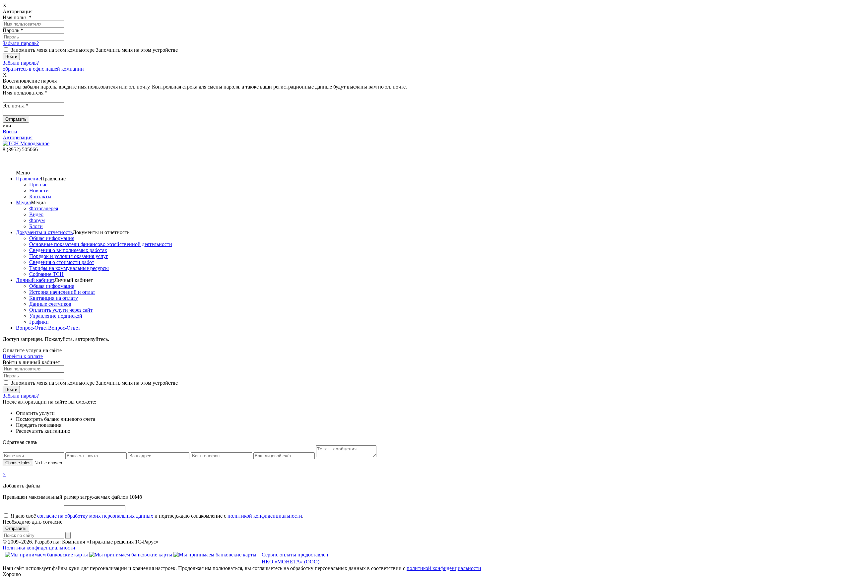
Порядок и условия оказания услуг (68, 256)
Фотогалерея (43, 208)
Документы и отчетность (44, 232)
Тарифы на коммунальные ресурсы (69, 268)
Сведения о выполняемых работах (68, 250)
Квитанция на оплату (53, 298)
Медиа (23, 202)
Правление (28, 178)
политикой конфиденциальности (265, 516)
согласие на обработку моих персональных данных (95, 516)
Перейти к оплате (23, 356)
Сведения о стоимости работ (61, 262)
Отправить (16, 528)
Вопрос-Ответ (32, 328)
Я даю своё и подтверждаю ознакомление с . (157, 516)
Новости (39, 190)
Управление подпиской (55, 316)
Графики (39, 322)
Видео (36, 214)
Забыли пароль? (21, 43)
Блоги (36, 226)
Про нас (38, 184)
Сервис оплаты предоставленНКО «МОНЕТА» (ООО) (295, 558)
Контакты (40, 196)
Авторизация (18, 137)
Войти (10, 131)
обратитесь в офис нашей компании (43, 69)
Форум (37, 220)
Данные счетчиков (50, 304)
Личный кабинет (35, 280)
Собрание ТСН (46, 274)
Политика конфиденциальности (39, 547)
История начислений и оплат (62, 292)
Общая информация (51, 238)
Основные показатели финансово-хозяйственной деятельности (100, 244)
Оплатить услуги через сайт (61, 310)
